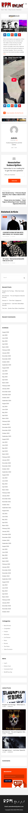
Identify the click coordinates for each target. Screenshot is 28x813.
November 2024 (6, 394)
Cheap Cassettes (10, 113)
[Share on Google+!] (12, 34)
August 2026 (5, 332)
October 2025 (5, 362)
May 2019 (4, 591)
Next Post (22, 198)
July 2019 (4, 585)
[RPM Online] (12, 5)
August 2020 (5, 546)
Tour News (6, 646)
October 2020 (5, 540)
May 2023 (4, 448)
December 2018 (6, 605)
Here (4, 54)
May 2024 (4, 412)
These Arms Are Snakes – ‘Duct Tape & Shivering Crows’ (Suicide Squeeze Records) (14, 202)
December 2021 (6, 498)
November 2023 (6, 430)
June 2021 (5, 516)
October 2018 (5, 611)
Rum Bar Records (19, 113)
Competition (7, 628)
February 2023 (6, 457)
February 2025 (6, 385)
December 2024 (6, 391)
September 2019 (6, 579)
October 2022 (5, 469)
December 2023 (6, 427)
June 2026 (5, 338)
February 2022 (6, 492)
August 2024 (5, 403)
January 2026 (5, 353)
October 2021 (5, 504)
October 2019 (5, 576)
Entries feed (7, 666)
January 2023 (5, 460)
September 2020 (6, 543)
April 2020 (5, 558)
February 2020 (6, 564)
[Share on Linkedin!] (15, 34)
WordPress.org (8, 672)
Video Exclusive (8, 649)
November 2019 (6, 573)
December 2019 (6, 570)
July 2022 (4, 478)
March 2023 (5, 454)
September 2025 (6, 365)
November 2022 (6, 466)
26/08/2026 (6, 236)
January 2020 (5, 567)
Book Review (7, 625)
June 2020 (5, 552)
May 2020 (4, 555)
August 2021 (5, 510)
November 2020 (6, 537)
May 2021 (4, 519)
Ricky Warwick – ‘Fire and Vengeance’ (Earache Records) (13, 296)
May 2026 (4, 341)
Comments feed (8, 669)
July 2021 (4, 513)
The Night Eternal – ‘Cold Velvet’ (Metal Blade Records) (13, 304)
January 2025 (5, 388)
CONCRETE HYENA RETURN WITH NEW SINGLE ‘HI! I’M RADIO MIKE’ (13, 233)
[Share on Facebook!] (4, 34)
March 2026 (5, 347)
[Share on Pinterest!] (19, 34)
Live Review (7, 637)
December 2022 (6, 463)
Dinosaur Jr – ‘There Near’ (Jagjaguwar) (11, 300)
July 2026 (4, 335)
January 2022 (5, 495)
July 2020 (4, 549)
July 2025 (4, 370)
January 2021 (5, 531)
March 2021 (5, 525)
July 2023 (4, 442)
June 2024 (5, 409)
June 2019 (5, 588)
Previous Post (6, 191)
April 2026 (5, 344)
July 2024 (4, 406)
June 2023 (5, 445)
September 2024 (6, 400)
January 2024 (5, 424)
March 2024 (5, 418)
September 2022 (6, 472)
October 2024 (5, 397)
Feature (6, 631)
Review (6, 643)
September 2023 (6, 436)
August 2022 (5, 475)
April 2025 (5, 379)
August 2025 (5, 368)
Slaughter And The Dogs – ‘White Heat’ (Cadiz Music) (13, 291)
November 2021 (6, 501)
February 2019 (6, 599)
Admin (14, 138)
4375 (17, 140)
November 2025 (6, 359)
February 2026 (6, 350)
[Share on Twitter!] (8, 34)
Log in (5, 663)
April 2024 (5, 415)
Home (2, 9)
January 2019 (5, 602)
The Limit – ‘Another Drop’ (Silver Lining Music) (13, 308)
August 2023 (5, 439)
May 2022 (4, 483)
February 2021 (6, 528)
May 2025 (4, 376)
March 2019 (5, 597)
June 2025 (5, 373)
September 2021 (6, 507)
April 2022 (5, 486)
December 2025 (6, 356)
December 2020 (6, 534)
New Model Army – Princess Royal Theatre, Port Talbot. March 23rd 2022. (14, 194)
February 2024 (6, 421)
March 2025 (5, 382)
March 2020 (5, 561)
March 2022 (5, 489)
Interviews (6, 634)
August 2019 (5, 582)
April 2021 (5, 522)
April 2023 (5, 451)
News (6, 9)
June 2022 (5, 481)
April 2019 (5, 594)
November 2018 (6, 608)
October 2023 (5, 433)
